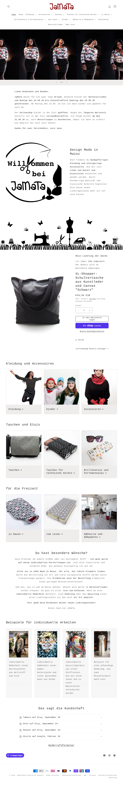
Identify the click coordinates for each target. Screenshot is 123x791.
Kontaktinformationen (107, 775)
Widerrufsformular (61, 745)
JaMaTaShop (21, 775)
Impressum (113, 777)
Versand (92, 299)
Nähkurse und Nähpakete (93, 536)
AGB (85, 775)
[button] (8, 6)
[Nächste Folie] (66, 82)
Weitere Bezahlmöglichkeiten (92, 331)
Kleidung (15, 409)
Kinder (50, 409)
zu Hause (15, 534)
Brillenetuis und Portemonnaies (96, 471)
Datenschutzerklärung (71, 775)
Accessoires (92, 409)
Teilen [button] (81, 340)
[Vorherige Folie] (56, 82)
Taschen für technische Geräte (59, 471)
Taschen (14, 470)
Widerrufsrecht (52, 775)
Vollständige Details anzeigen (91, 349)
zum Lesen (53, 534)
